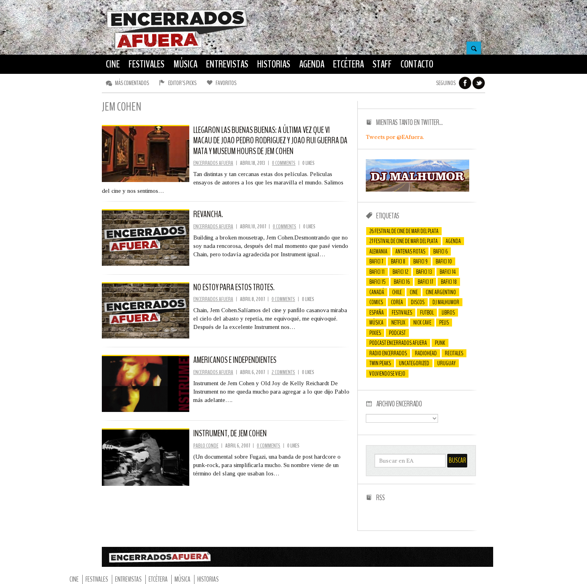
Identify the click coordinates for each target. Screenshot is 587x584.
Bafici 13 (424, 272)
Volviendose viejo (387, 374)
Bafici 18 (449, 282)
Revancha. (208, 214)
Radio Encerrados (388, 353)
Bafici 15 (377, 282)
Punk (440, 343)
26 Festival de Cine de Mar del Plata (403, 231)
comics (376, 302)
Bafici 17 (425, 282)
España (376, 313)
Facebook (465, 83)
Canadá (376, 292)
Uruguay (446, 363)
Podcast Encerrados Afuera (398, 343)
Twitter (478, 83)
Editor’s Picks (182, 83)
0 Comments (283, 163)
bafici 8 (398, 261)
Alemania (378, 251)
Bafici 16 (402, 282)
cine (414, 292)
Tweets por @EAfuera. (395, 137)
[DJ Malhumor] (417, 189)
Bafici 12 (400, 272)
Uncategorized (414, 363)
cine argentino (441, 292)
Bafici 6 (440, 251)
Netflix (398, 323)
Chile (397, 292)
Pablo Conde (205, 445)
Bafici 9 (420, 261)
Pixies (375, 333)
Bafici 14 (448, 272)
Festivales (402, 313)
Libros (448, 313)
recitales (454, 353)
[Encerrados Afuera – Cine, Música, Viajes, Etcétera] (177, 48)
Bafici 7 (376, 261)
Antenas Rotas (410, 251)
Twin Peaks (380, 363)
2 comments (283, 372)
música (376, 323)
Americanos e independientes (234, 360)
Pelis (444, 323)
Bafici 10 (444, 261)
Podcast (397, 333)
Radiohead (426, 353)
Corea (397, 302)
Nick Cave (422, 323)
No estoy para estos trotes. (233, 287)
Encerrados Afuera (213, 163)
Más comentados (132, 83)
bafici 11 (377, 272)
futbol (427, 313)
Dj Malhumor (445, 302)
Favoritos (226, 83)
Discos (417, 302)
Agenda (453, 241)
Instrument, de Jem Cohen (230, 433)
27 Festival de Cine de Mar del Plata (403, 241)
